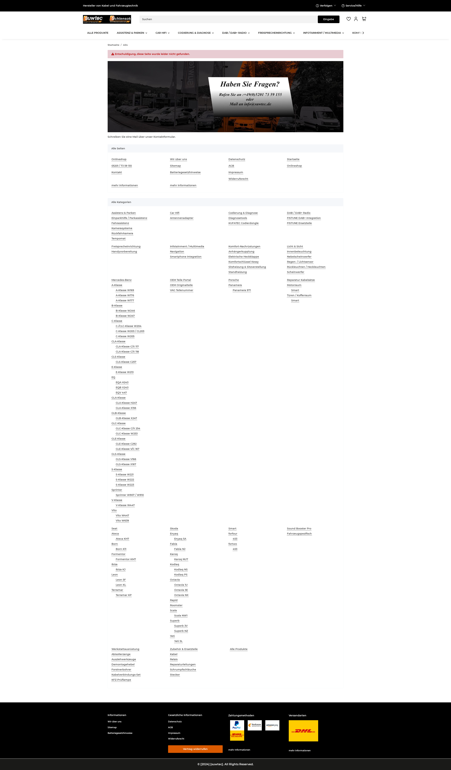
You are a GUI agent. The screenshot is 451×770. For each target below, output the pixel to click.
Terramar (117, 590)
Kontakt (117, 172)
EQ (113, 377)
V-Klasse (117, 500)
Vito (114, 510)
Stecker (175, 674)
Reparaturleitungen (183, 664)
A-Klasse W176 (125, 295)
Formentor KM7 (126, 559)
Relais (174, 659)
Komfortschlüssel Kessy (243, 261)
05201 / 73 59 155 (122, 165)
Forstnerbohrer (121, 669)
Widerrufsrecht (238, 178)
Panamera (235, 285)
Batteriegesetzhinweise (185, 172)
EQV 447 (121, 392)
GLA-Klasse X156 (126, 408)
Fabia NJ (179, 549)
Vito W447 (122, 515)
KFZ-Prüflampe (121, 679)
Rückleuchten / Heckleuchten (306, 266)
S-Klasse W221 (125, 474)
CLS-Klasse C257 (126, 361)
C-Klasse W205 (125, 336)
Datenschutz (236, 159)
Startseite (293, 159)
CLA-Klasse (118, 341)
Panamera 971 (242, 290)
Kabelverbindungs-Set (126, 674)
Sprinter (117, 489)
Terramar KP (124, 595)
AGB (231, 165)
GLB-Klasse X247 (126, 418)
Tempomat (119, 238)
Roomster (176, 605)
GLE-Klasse (118, 438)
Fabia (173, 543)
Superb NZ (181, 630)
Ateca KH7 (122, 538)
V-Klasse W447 (125, 505)
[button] (356, 19)
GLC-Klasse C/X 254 (128, 428)
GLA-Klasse (119, 397)
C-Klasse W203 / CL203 (130, 331)
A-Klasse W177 (125, 300)
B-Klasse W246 (125, 310)
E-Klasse (117, 367)
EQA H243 (122, 382)
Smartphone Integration (186, 256)
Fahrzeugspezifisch (299, 533)
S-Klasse (117, 469)
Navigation (177, 251)
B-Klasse (117, 305)
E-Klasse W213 (125, 372)
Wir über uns (178, 159)
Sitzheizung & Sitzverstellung (247, 266)
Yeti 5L (178, 641)
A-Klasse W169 (125, 290)
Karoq (174, 554)
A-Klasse (117, 285)
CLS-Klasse (118, 356)
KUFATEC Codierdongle (243, 223)
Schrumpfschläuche (183, 669)
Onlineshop (119, 159)
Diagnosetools (237, 218)
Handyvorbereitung (124, 251)
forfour (232, 533)
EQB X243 (122, 387)
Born (115, 543)
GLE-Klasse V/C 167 (127, 448)
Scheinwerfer (295, 272)
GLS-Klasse (118, 454)
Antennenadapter (181, 218)
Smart (295, 290)
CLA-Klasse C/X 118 (127, 351)
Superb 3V (181, 625)
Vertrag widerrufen (195, 749)
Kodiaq (174, 564)
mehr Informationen (125, 185)
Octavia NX (181, 595)
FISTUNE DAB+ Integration (304, 218)
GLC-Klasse (119, 423)
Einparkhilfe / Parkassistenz (129, 218)
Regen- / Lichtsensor (300, 261)
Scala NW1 (180, 615)
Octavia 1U (181, 584)
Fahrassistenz (120, 223)
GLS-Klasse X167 (126, 464)
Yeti (172, 636)
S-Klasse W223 (125, 484)
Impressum (235, 172)
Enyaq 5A (180, 538)
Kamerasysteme (122, 228)
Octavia (175, 579)
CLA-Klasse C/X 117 (127, 346)
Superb (175, 620)
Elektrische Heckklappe (243, 256)
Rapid (174, 600)
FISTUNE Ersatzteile (299, 223)
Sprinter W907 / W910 (130, 495)
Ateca (115, 533)
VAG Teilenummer (181, 290)
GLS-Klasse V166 (126, 459)
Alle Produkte (239, 649)
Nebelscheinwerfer (299, 256)
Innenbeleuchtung (299, 251)
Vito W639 (122, 520)
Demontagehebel (123, 664)
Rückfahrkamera (122, 233)
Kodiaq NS (181, 569)
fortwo (232, 543)
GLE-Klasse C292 (126, 443)
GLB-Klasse (119, 413)
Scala (173, 610)
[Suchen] (328, 19)
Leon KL (121, 584)
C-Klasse (117, 321)
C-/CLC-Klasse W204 (128, 326)
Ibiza (115, 564)
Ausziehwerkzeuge (124, 659)
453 (235, 538)
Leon (115, 574)
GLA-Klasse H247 (126, 402)
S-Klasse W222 (125, 479)
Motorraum (294, 285)
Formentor (118, 554)
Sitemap (175, 165)
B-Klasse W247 (125, 315)
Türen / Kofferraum (299, 295)
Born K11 (121, 549)
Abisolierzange (121, 654)
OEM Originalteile (181, 285)
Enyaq (174, 533)
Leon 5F (121, 579)
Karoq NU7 (181, 559)
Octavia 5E (181, 590)
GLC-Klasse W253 (127, 433)
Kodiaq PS (180, 574)
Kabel (173, 654)
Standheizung (237, 272)
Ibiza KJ (120, 569)
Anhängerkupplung (241, 251)
